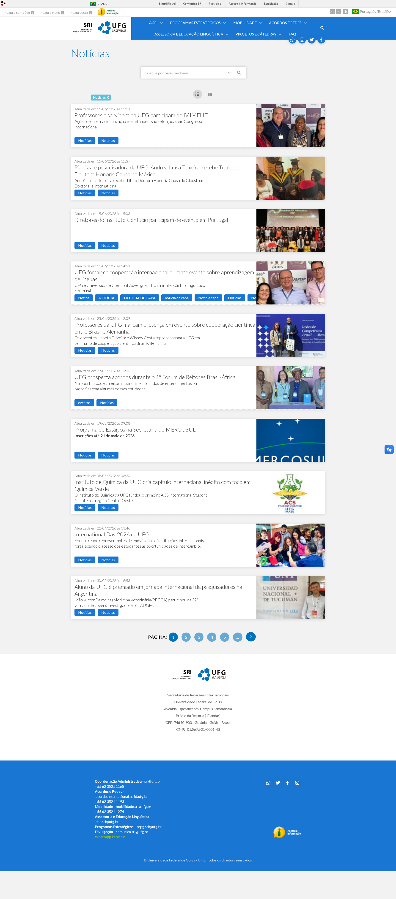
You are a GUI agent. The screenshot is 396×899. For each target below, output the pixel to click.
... (237, 637)
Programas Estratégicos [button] (195, 22)
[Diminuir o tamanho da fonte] (338, 11)
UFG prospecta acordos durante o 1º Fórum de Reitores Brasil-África (155, 377)
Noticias (108, 140)
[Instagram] (302, 39)
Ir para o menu (50, 12)
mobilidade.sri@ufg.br (133, 806)
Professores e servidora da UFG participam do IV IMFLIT (141, 115)
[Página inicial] (82, 30)
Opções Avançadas (230, 73)
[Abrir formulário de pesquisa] (322, 28)
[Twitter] (312, 39)
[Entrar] (3, 4)
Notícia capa (208, 298)
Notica (83, 298)
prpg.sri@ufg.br (149, 826)
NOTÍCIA (106, 298)
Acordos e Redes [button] (285, 22)
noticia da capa (177, 298)
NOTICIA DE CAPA (139, 298)
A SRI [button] (153, 22)
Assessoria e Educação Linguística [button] (188, 34)
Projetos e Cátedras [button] (256, 34)
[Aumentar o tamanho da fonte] (332, 11)
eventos (84, 402)
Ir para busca (79, 12)
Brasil (102, 4)
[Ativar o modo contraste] (345, 11)
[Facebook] (321, 39)
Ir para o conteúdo (17, 12)
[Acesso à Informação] (108, 12)
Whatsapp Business (110, 836)
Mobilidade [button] (245, 22)
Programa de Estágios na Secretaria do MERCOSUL (135, 429)
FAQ (292, 34)
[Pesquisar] (239, 73)
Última (251, 636)
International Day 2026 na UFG (111, 534)
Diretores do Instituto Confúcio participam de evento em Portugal (151, 219)
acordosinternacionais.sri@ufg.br (122, 796)
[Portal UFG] (112, 32)
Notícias (85, 140)
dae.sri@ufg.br (107, 821)
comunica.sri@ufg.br (132, 831)
